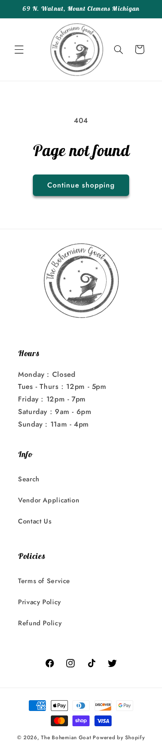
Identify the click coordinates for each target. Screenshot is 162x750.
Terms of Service (44, 581)
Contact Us (34, 521)
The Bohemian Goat (66, 737)
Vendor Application (48, 500)
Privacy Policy (39, 602)
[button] (19, 49)
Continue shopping (81, 185)
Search (29, 479)
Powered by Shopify (118, 737)
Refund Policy (40, 623)
